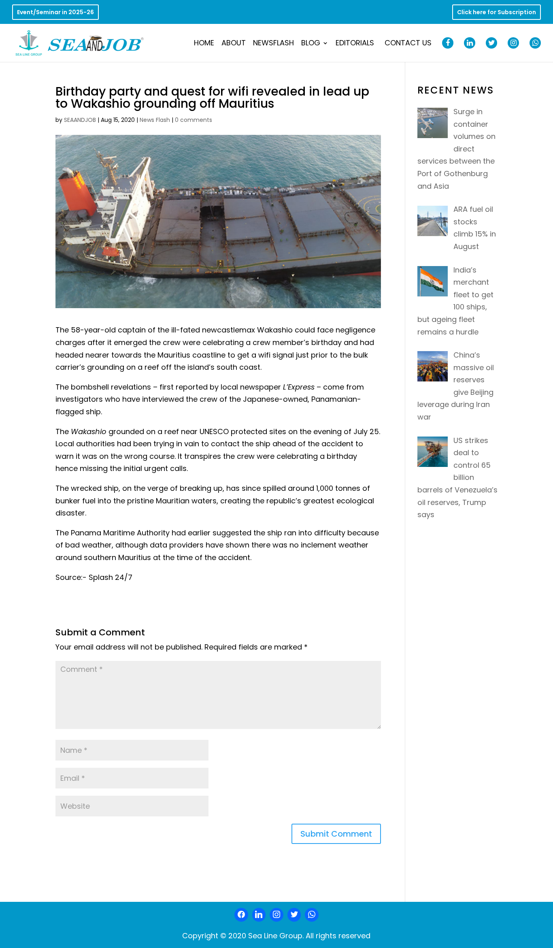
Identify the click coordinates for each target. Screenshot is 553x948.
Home (204, 44)
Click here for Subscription (496, 12)
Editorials (355, 44)
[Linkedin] (259, 915)
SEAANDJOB (80, 120)
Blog (310, 44)
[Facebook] (241, 915)
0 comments (193, 120)
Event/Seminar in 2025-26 (55, 12)
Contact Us (408, 44)
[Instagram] (276, 915)
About (233, 44)
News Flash (155, 120)
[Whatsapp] (312, 915)
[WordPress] (294, 915)
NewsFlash (273, 44)
